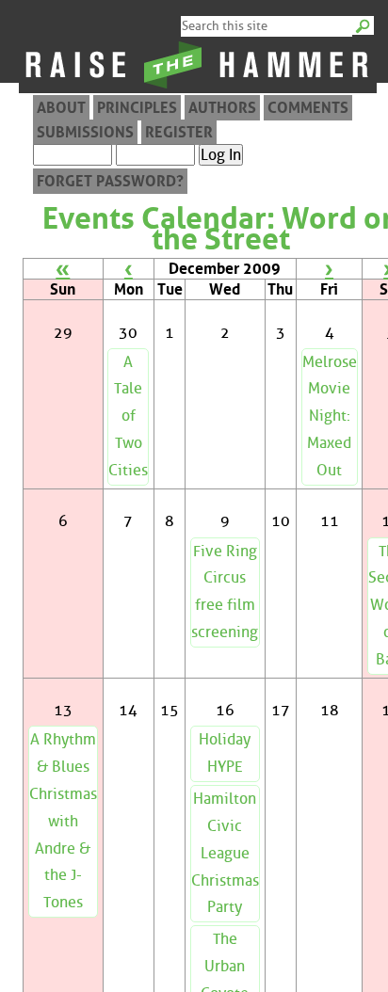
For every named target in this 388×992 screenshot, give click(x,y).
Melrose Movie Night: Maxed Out (329, 416)
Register (179, 132)
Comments (307, 108)
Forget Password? (110, 181)
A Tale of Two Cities (128, 416)
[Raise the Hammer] (198, 88)
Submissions (85, 132)
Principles (137, 108)
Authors (222, 108)
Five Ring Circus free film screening (224, 591)
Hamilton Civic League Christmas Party (225, 853)
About (61, 108)
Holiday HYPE (225, 753)
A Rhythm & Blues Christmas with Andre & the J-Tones (63, 820)
